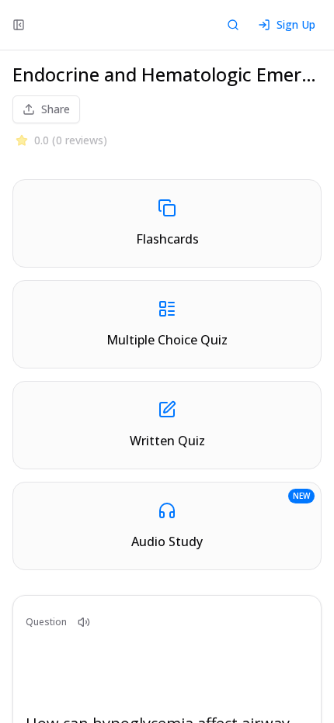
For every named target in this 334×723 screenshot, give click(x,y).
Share (55, 109)
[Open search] (233, 24)
